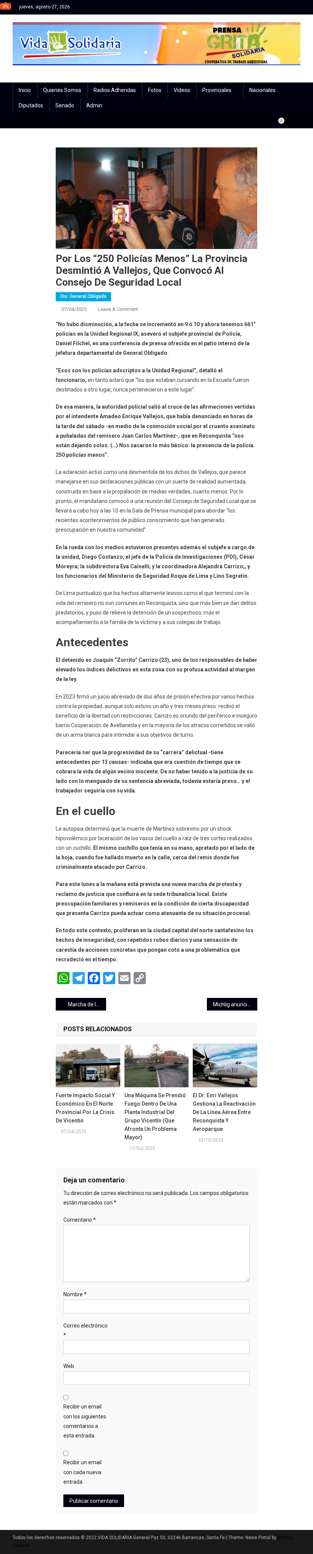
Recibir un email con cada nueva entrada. (82, 1471)
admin (94, 105)
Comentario (79, 1220)
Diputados (31, 105)
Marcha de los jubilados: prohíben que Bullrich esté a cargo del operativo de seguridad (87, 1004)
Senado (64, 105)
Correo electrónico (85, 1330)
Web (68, 1366)
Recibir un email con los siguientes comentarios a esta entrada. (84, 1421)
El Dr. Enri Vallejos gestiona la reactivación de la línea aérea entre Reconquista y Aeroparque (224, 1112)
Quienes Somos (62, 90)
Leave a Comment (118, 309)
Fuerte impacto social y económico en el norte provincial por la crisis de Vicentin (85, 1108)
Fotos (154, 90)
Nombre (75, 1294)
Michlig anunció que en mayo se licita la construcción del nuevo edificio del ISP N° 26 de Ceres (235, 1004)
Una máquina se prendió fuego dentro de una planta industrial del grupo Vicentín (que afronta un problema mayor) (155, 1116)
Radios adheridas (115, 90)
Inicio (25, 90)
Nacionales (262, 90)
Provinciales (216, 90)
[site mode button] (285, 121)
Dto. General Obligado (83, 296)
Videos (182, 90)
